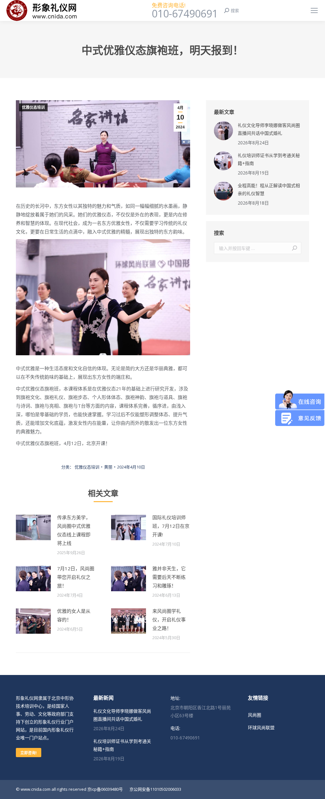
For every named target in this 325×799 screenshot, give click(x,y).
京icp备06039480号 (105, 789)
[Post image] (33, 527)
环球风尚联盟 (261, 727)
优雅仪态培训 (33, 107)
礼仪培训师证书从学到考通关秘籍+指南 (269, 159)
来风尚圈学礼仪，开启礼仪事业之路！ (169, 619)
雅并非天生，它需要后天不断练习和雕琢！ (169, 577)
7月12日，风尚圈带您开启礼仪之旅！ (75, 577)
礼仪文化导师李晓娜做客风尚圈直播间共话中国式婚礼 (269, 129)
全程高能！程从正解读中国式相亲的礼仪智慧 (269, 189)
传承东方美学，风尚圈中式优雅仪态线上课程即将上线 (73, 530)
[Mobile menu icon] (314, 10)
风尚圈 (254, 715)
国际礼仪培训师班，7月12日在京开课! (170, 526)
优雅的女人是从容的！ (73, 615)
